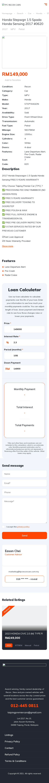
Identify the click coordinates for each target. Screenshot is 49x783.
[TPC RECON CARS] (11, 4)
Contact (9, 748)
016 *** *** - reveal (26, 579)
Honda (39, 13)
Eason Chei (13, 551)
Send (24, 535)
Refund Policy (12, 754)
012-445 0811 (24, 705)
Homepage (7, 13)
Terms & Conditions (15, 761)
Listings (9, 735)
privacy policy (23, 527)
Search (20, 13)
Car (29, 13)
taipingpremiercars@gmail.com (24, 712)
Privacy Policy (12, 741)
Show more (7, 246)
